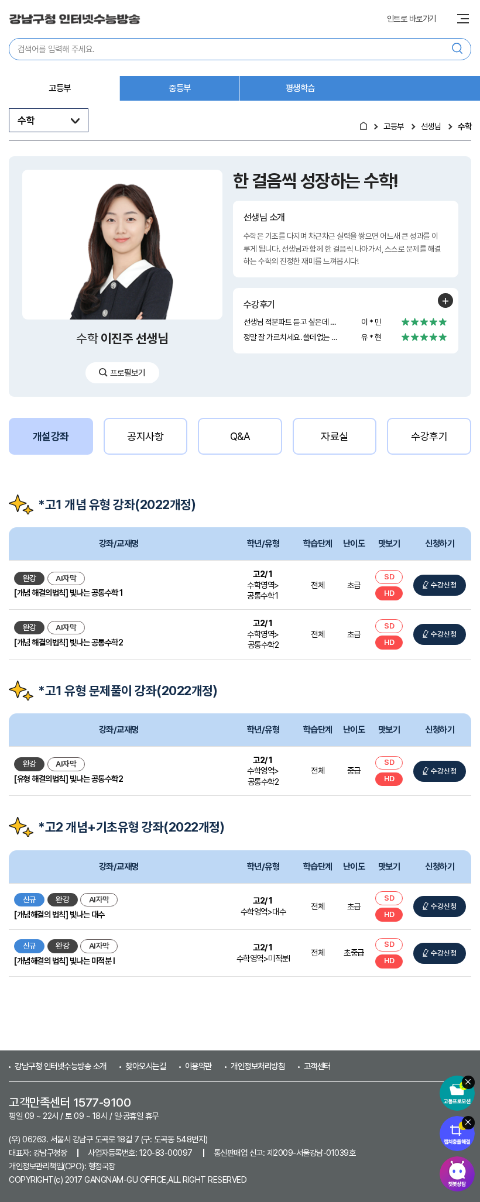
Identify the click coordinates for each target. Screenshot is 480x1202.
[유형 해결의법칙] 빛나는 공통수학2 (68, 779)
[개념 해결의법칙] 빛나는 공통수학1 (69, 592)
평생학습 (300, 88)
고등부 (60, 88)
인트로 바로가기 (411, 19)
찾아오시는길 (145, 1066)
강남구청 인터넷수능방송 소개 (61, 1066)
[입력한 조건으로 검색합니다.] (457, 50)
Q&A (240, 436)
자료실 (334, 436)
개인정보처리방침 (257, 1066)
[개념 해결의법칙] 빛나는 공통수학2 (68, 642)
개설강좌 (51, 436)
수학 (464, 126)
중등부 (180, 88)
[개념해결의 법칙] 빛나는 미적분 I (64, 961)
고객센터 (317, 1066)
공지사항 (145, 436)
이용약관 (198, 1066)
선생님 (431, 126)
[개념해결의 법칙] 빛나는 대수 (59, 914)
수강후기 (429, 436)
